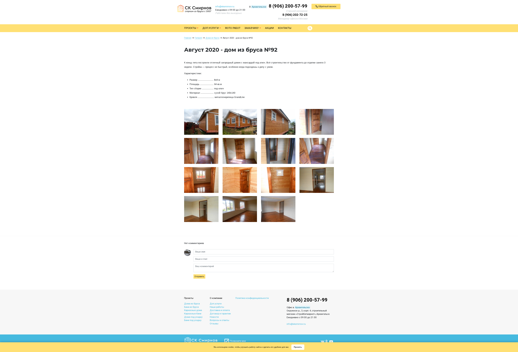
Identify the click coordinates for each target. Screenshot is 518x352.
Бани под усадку (192, 320)
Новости (214, 317)
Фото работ (232, 28)
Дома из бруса (192, 303)
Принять (298, 347)
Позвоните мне (237, 341)
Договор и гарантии (220, 313)
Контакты (284, 28)
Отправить (199, 276)
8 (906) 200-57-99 (288, 6)
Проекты (190, 28)
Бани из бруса (191, 307)
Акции (269, 28)
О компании (216, 298)
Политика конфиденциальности (252, 298)
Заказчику (251, 28)
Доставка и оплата (220, 310)
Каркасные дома (193, 310)
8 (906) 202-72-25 (294, 14)
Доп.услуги (210, 28)
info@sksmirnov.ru (224, 6)
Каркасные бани (192, 313)
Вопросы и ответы (219, 320)
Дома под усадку (193, 317)
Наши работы (217, 307)
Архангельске (259, 6)
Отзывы (214, 323)
